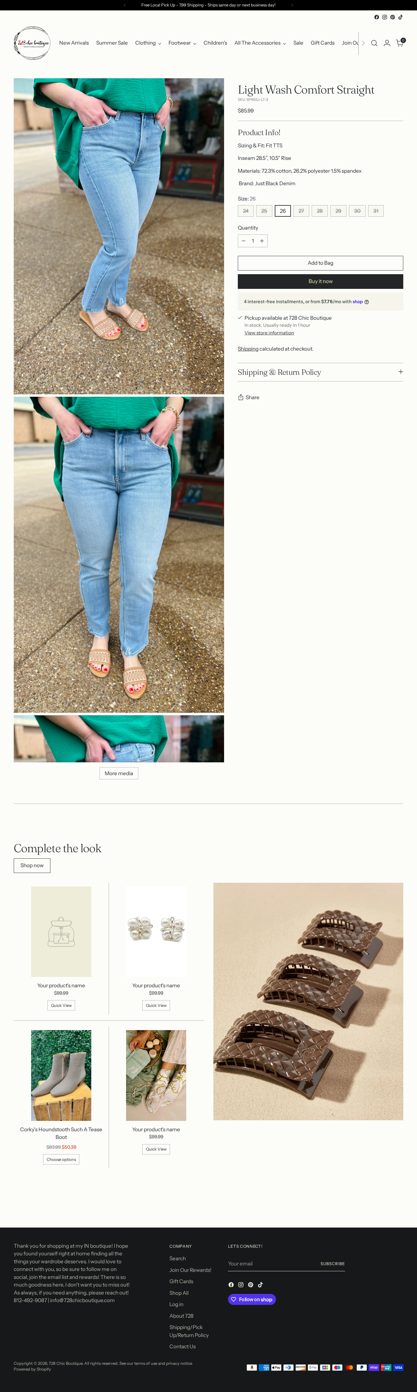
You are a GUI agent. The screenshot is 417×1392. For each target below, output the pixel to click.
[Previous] (125, 5)
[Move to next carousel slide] (398, 1206)
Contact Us (182, 1346)
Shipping (248, 349)
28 (320, 211)
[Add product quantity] (261, 241)
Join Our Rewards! (190, 1270)
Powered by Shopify (32, 1369)
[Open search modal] (374, 43)
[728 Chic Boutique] (32, 43)
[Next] (292, 5)
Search (177, 1258)
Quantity (248, 228)
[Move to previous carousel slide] (384, 1207)
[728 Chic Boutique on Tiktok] (400, 17)
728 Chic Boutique (65, 1363)
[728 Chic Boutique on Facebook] (376, 17)
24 (245, 211)
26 (283, 211)
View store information (269, 333)
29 (338, 211)
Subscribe (333, 1263)
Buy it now (321, 281)
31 (376, 211)
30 (357, 211)
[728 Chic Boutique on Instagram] (384, 17)
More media (119, 773)
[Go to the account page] (387, 43)
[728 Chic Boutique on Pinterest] (392, 17)
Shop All (179, 1293)
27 (301, 211)
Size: (247, 199)
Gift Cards (181, 1281)
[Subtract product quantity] (243, 241)
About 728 (181, 1316)
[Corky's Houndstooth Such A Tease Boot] (61, 1075)
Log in (176, 1304)
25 (264, 211)
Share (252, 398)
